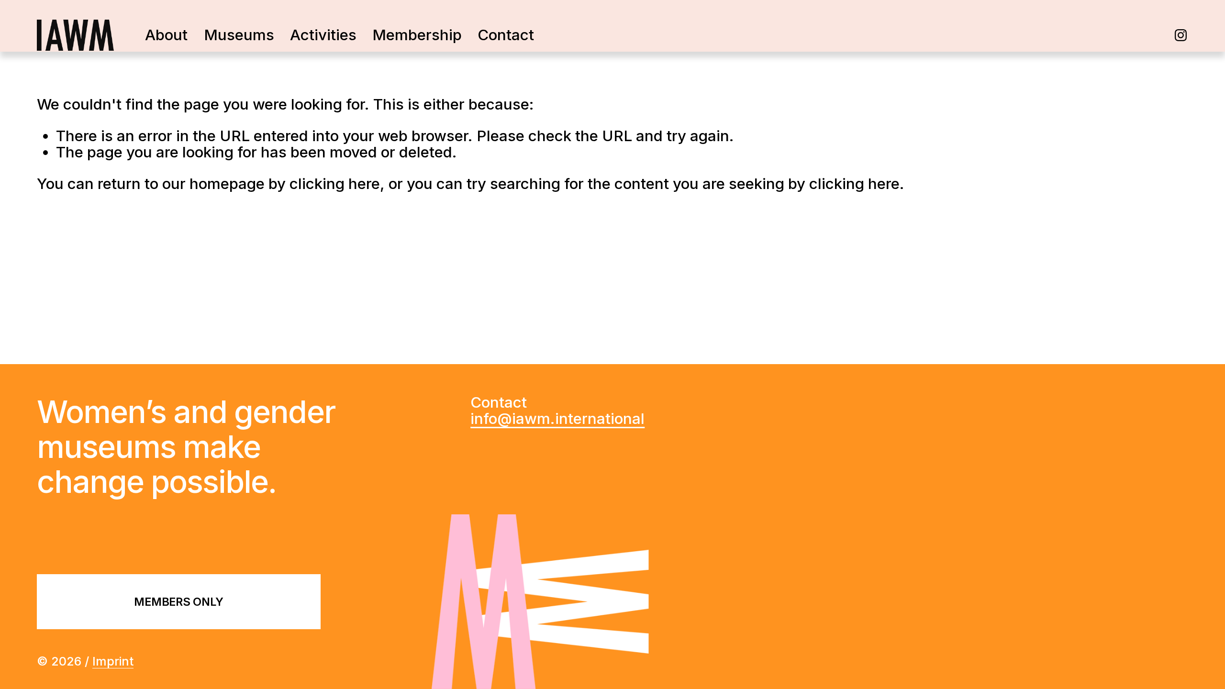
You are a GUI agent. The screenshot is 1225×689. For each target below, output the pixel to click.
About (166, 35)
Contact (506, 35)
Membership (417, 35)
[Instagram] (1180, 35)
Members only (178, 602)
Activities (323, 35)
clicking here (335, 184)
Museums (239, 35)
